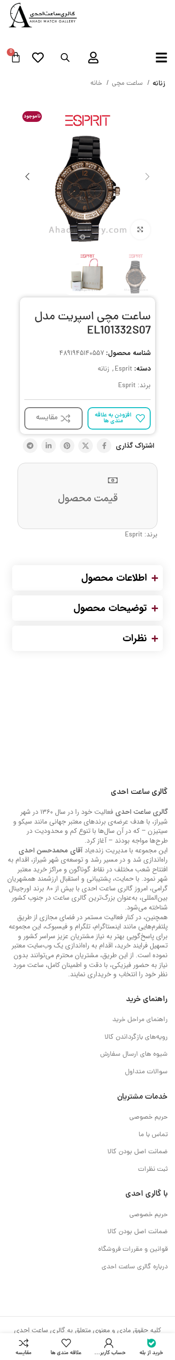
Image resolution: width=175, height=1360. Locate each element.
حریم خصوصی (148, 1117)
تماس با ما (153, 1135)
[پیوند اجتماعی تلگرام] (30, 445)
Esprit (123, 369)
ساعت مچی (128, 84)
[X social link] (85, 445)
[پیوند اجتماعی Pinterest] (67, 445)
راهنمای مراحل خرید (140, 1020)
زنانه (159, 84)
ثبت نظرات (153, 1169)
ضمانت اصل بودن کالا (137, 1152)
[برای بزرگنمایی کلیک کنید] (140, 229)
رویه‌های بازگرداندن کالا (136, 1037)
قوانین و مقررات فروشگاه (133, 1249)
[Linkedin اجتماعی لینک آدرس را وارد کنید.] (48, 445)
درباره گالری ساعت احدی (135, 1267)
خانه (97, 84)
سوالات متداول (146, 1072)
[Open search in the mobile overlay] (65, 58)
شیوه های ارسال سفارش (134, 1054)
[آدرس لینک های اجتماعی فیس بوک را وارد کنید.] (104, 445)
